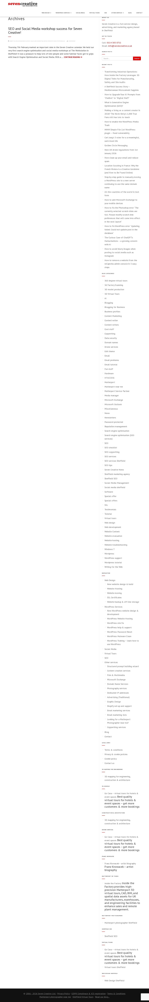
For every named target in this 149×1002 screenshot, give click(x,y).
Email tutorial (111, 364)
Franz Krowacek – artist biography (120, 863)
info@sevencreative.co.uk (120, 46)
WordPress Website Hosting (120, 618)
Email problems (112, 360)
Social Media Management (117, 483)
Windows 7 (110, 549)
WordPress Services (63, 13)
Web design (110, 522)
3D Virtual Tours (112, 294)
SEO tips (108, 465)
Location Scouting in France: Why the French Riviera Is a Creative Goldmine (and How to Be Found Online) (122, 169)
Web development (113, 527)
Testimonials (61, 41)
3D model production (114, 289)
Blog (130, 13)
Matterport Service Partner (117, 391)
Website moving (114, 593)
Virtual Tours (94, 13)
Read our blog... (102, 996)
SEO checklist (111, 447)
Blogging (109, 302)
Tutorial (108, 514)
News (107, 413)
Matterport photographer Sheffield (121, 922)
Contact (139, 13)
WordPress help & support (119, 627)
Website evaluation (113, 536)
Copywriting (110, 333)
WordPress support (113, 558)
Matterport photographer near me (55, 996)
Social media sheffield (115, 487)
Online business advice (23, 41)
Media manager (112, 395)
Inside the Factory (113, 883)
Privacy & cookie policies (116, 754)
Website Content (112, 531)
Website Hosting (114, 588)
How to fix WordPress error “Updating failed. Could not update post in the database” (122, 229)
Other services (117, 13)
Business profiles (112, 311)
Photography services (117, 688)
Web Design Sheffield (114, 980)
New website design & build (120, 584)
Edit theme (110, 351)
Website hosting (112, 540)
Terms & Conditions (116, 993)
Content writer (111, 320)
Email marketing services (118, 710)
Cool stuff (109, 329)
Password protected (114, 422)
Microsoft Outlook (113, 404)
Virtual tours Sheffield (115, 967)
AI (106, 298)
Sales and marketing (37, 41)
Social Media (80, 13)
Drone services (111, 347)
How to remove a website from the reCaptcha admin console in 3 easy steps (121, 264)
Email (107, 355)
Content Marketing (113, 316)
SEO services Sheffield (115, 460)
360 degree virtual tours (116, 280)
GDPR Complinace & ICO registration (88, 993)
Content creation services (118, 670)
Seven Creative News (50, 41)
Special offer (110, 496)
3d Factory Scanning (114, 285)
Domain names (111, 342)
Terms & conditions (114, 750)
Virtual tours (110, 518)
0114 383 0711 (114, 42)
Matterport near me (114, 386)
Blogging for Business (115, 307)
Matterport (110, 382)
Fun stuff (109, 369)
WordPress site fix (115, 623)
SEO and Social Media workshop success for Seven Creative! (45, 30)
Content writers (112, 324)
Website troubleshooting (116, 544)
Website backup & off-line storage (123, 602)
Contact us (109, 763)
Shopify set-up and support (119, 706)
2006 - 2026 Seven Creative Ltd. (41, 993)
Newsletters (110, 417)
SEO (105, 13)
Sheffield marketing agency (117, 474)
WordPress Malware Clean (119, 636)
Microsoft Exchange (114, 400)
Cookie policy (111, 758)
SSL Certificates (114, 597)
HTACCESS (109, 377)
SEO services (110, 456)
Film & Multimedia (116, 675)
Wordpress (109, 553)
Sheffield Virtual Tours (83, 996)
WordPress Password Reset (119, 632)
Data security (111, 338)
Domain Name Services (117, 684)
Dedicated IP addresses (118, 692)
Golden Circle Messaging (116, 145)
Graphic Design (114, 701)
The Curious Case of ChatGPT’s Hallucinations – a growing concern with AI (121, 241)
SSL (106, 505)
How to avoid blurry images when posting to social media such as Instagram (120, 252)
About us (12, 41)
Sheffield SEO (111, 478)
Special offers (111, 500)
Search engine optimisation (117, 430)
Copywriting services (116, 727)
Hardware (109, 373)
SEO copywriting (112, 452)
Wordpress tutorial (113, 562)
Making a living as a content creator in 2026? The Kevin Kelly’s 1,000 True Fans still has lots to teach (122, 114)
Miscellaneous (111, 408)
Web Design (46, 13)
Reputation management (116, 426)
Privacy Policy (63, 993)
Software (109, 491)
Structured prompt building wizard (123, 666)
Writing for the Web (114, 567)
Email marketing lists (117, 715)
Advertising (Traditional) (118, 697)
